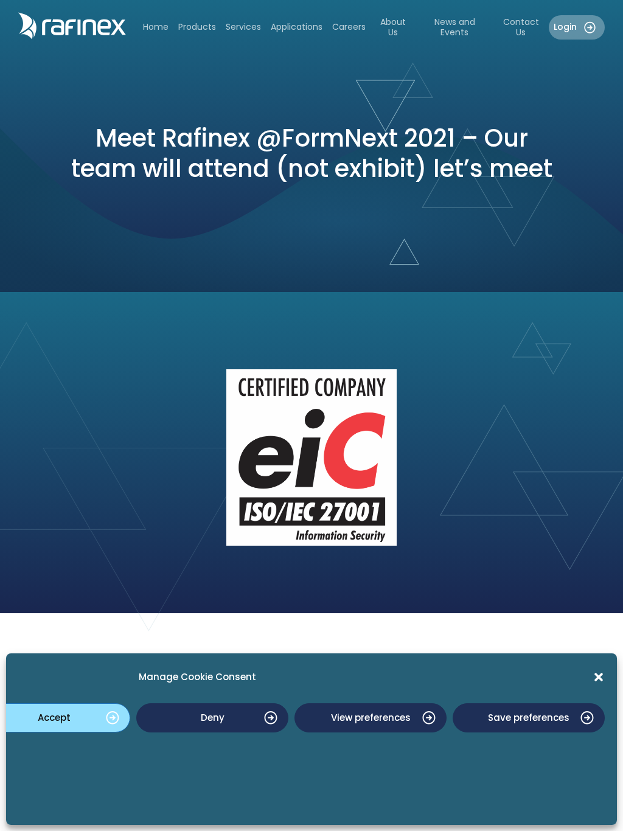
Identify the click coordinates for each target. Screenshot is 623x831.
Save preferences (528, 717)
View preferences (371, 717)
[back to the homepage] (72, 26)
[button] (599, 677)
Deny (212, 717)
